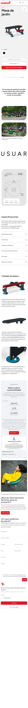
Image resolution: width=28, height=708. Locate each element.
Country (2, 595)
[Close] (25, 583)
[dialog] (14, 354)
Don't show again (14, 607)
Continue (14, 603)
